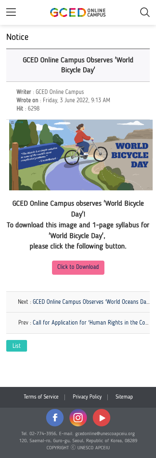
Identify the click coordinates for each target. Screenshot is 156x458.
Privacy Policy (87, 397)
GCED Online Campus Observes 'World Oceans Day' (91, 302)
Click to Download (78, 267)
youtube (101, 417)
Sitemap (124, 397)
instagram (78, 417)
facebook (55, 417)
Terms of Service (41, 397)
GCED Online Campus (78, 12)
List (16, 346)
